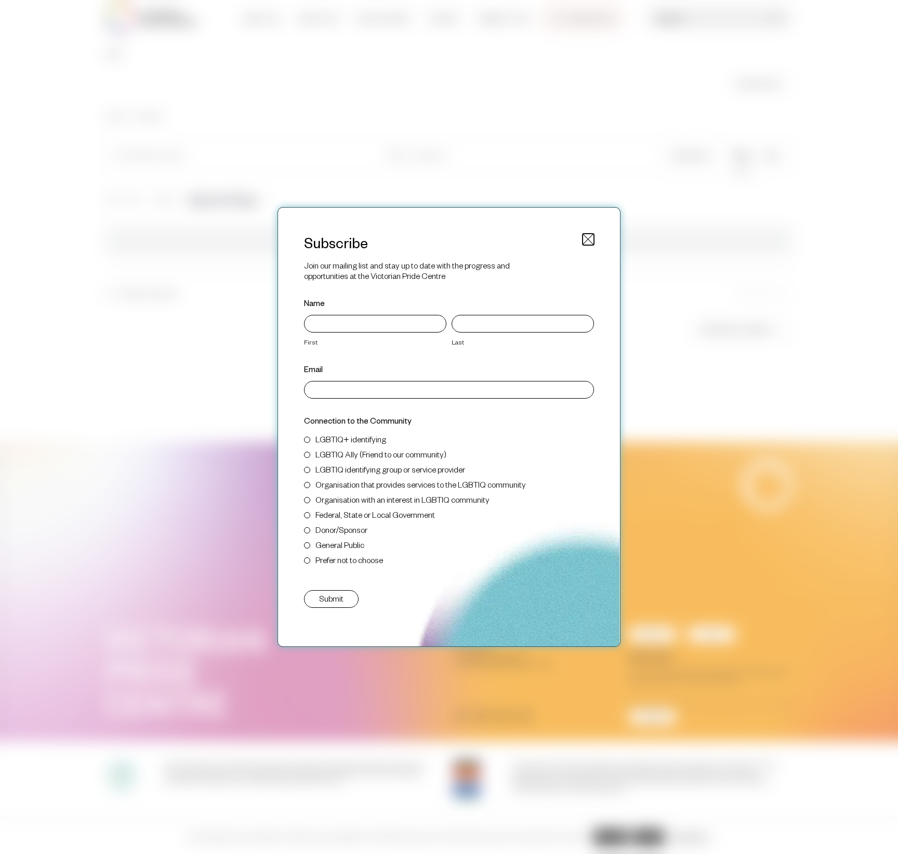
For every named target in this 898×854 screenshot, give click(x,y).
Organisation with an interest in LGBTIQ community (402, 499)
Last (458, 342)
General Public (339, 545)
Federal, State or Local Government (375, 514)
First (311, 342)
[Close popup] (588, 239)
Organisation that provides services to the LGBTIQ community (420, 484)
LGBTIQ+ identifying (350, 439)
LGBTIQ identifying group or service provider (390, 469)
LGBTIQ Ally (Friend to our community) (380, 454)
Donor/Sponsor (341, 529)
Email (313, 369)
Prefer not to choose (349, 560)
